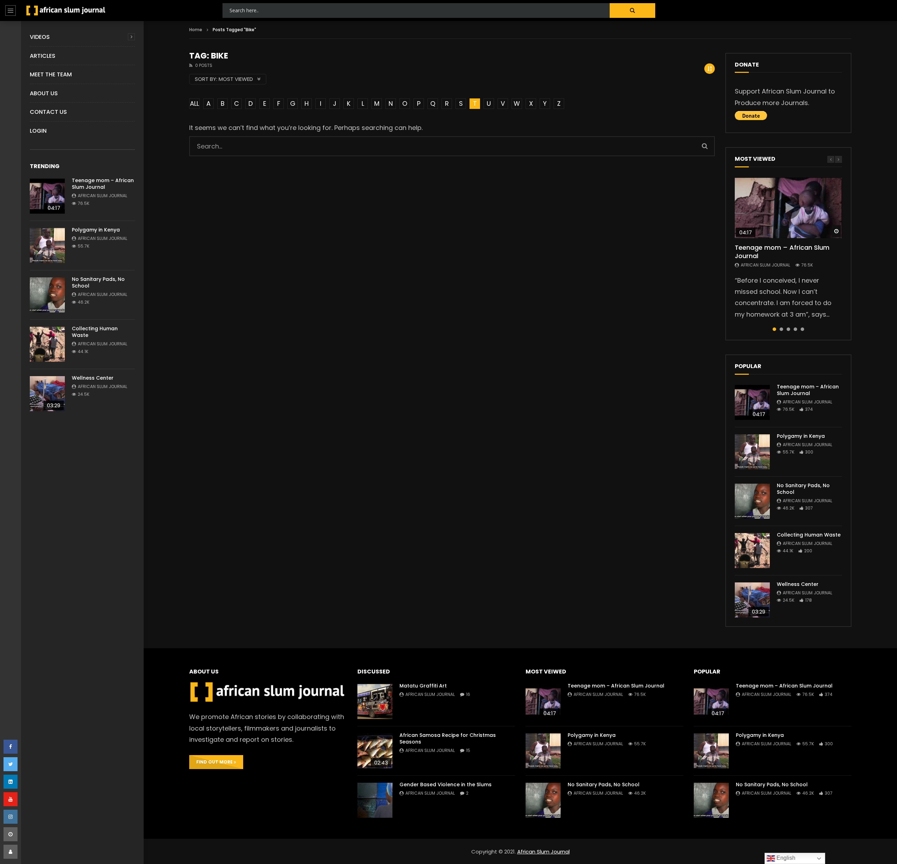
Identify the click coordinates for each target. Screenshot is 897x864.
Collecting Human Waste (95, 332)
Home (195, 30)
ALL (194, 103)
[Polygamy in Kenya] (47, 245)
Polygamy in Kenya (96, 229)
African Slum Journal (102, 196)
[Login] (11, 852)
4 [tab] (795, 329)
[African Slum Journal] (65, 10)
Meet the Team (51, 74)
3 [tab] (788, 329)
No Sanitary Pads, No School (98, 282)
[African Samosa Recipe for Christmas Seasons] (374, 750)
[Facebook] (11, 747)
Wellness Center (93, 377)
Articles (42, 56)
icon (788, 207)
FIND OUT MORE (215, 762)
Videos (40, 37)
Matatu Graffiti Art (423, 685)
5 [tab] (802, 329)
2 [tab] (781, 329)
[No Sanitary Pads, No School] (47, 294)
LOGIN (38, 131)
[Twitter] (11, 764)
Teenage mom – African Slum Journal (103, 184)
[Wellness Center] (47, 393)
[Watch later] (11, 834)
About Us (44, 93)
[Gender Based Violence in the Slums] (374, 800)
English (785, 858)
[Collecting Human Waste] (47, 344)
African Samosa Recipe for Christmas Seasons (447, 738)
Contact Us (48, 112)
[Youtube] (11, 799)
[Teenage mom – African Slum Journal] (47, 196)
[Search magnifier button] (632, 10)
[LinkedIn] (11, 782)
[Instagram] (11, 817)
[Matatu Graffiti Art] (374, 701)
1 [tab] (774, 329)
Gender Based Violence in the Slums (445, 784)
